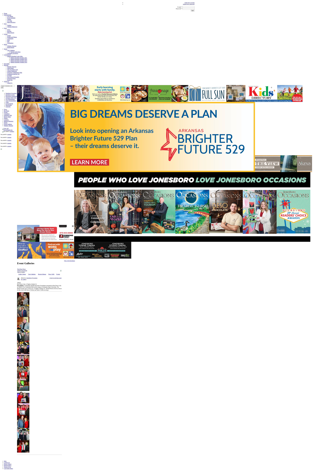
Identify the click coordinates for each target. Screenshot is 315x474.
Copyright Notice (8, 468)
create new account (189, 2)
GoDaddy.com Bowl (12, 53)
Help (5, 461)
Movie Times (7, 117)
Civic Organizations (11, 100)
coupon (9, 134)
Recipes (9, 31)
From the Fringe (11, 78)
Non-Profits (9, 105)
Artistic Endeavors (12, 71)
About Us (6, 81)
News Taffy (51, 274)
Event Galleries (8, 124)
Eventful (9, 75)
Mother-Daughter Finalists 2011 (18, 58)
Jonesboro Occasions (11, 93)
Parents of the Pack (15, 52)
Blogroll (6, 65)
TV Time (9, 21)
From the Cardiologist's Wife (14, 72)
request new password (188, 4)
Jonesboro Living (10, 94)
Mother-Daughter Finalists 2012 (18, 59)
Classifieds (7, 114)
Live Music (10, 16)
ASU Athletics (11, 50)
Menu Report (10, 32)
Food (5, 28)
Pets (8, 41)
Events (5, 112)
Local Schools (9, 103)
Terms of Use (7, 467)
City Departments (10, 99)
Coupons (6, 119)
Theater (9, 19)
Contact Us (7, 462)
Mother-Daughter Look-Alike (15, 56)
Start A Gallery (21, 272)
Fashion (9, 25)
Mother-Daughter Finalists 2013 (18, 60)
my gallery (23, 279)
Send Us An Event (22, 270)
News (8, 29)
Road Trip (9, 80)
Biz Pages (6, 111)
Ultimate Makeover (12, 26)
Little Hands (10, 68)
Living (5, 34)
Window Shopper (11, 46)
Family (9, 35)
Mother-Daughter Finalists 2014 (18, 62)
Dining (6, 118)
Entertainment (7, 15)
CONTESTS (7, 55)
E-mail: (179, 7)
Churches (8, 106)
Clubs (7, 102)
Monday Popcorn (11, 66)
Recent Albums (42, 274)
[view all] (6, 128)
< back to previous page (55, 278)
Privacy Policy (7, 464)
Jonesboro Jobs (8, 115)
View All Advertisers (69, 260)
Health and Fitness (12, 37)
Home (5, 13)
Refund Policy (7, 465)
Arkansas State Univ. (11, 97)
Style (5, 23)
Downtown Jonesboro (11, 96)
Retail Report (10, 47)
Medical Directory (8, 121)
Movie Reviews (11, 22)
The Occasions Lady (12, 69)
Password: (179, 8)
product (12, 131)
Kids (8, 40)
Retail (5, 44)
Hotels (5, 122)
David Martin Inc (8, 130)
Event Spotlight (11, 18)
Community (10, 38)
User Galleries (32, 274)
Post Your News (21, 269)
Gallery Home (22, 274)
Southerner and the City (13, 74)
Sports (5, 49)
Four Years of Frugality (13, 77)
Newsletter (7, 63)
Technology (10, 43)
